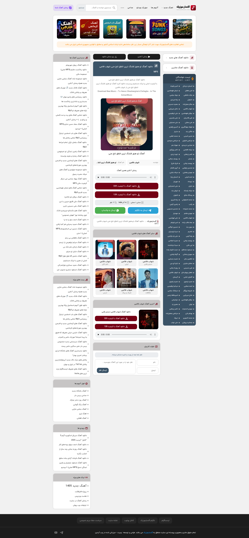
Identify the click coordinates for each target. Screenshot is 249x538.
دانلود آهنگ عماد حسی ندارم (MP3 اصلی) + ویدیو (73, 126)
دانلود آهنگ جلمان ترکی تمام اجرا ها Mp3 (73, 144)
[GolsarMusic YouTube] (55, 532)
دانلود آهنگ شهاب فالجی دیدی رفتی (116, 312)
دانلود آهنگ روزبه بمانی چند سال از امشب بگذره (73, 451)
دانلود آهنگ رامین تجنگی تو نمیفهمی (72, 151)
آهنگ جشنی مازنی (79, 409)
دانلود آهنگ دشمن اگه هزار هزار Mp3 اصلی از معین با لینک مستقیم (73, 258)
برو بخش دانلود (108, 56)
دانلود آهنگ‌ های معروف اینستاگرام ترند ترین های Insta (71, 371)
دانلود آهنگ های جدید (178, 57)
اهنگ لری (83, 413)
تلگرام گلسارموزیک (147, 520)
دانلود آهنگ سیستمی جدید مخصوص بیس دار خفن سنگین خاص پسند (72, 344)
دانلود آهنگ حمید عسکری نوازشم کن (72, 265)
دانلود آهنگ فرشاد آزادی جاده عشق (73, 458)
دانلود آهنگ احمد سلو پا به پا (75, 220)
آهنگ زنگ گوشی (80, 404)
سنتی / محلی (136, 202)
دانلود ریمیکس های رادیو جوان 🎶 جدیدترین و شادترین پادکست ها (73, 99)
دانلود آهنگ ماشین (179, 67)
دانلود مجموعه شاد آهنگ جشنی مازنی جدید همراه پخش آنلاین (72, 81)
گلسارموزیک (186, 7)
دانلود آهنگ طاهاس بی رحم (76, 238)
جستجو (81, 8)
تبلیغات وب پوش (80, 505)
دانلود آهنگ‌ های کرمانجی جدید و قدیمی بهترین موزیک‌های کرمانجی (71, 162)
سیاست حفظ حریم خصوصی (91, 520)
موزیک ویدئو (142, 7)
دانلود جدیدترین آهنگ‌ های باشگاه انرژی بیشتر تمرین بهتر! (71, 353)
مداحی (130, 7)
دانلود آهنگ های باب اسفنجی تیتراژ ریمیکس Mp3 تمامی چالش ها (73, 135)
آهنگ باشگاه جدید (79, 391)
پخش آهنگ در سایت (78, 501)
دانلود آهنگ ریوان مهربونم (76, 65)
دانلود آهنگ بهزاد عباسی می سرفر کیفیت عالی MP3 (74, 181)
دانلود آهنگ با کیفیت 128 (125, 194)
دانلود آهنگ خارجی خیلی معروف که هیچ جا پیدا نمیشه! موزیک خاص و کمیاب (71, 334)
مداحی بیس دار (80, 395)
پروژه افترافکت (81, 491)
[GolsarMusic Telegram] (61, 532)
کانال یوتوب (129, 520)
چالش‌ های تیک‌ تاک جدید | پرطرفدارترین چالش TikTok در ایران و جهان (71, 362)
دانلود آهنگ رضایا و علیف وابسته (74, 156)
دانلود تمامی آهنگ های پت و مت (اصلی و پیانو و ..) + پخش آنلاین (71, 117)
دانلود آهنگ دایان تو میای (76, 251)
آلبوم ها (154, 7)
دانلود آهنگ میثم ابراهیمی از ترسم (73, 242)
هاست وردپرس (81, 496)
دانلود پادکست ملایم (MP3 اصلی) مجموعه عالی (74, 71)
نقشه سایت (113, 520)
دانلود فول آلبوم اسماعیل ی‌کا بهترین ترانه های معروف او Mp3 (72, 108)
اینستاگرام (165, 520)
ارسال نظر (103, 370)
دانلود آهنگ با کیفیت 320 (125, 186)
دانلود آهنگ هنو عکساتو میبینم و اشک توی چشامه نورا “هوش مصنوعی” (72, 212)
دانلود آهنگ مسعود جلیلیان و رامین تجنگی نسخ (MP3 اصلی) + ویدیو (73, 465)
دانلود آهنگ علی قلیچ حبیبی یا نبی (73, 201)
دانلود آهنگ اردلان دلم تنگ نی (75, 247)
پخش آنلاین (142, 56)
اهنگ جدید (168, 7)
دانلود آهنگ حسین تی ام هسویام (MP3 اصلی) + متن (71, 231)
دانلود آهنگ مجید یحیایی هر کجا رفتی (71, 224)
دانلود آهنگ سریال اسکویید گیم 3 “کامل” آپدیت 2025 (73, 437)
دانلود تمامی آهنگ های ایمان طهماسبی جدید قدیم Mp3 (71, 190)
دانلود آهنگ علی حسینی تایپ (75, 206)
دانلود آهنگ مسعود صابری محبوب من (72, 270)
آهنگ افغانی (82, 418)
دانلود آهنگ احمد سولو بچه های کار (73, 444)
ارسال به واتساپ (109, 210)
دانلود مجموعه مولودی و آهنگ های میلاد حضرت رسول (73, 172)
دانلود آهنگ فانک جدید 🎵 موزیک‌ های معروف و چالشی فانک (72, 90)
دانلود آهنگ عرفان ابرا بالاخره (75, 197)
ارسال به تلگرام (141, 210)
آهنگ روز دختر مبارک (78, 400)
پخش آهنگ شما (61, 7)
